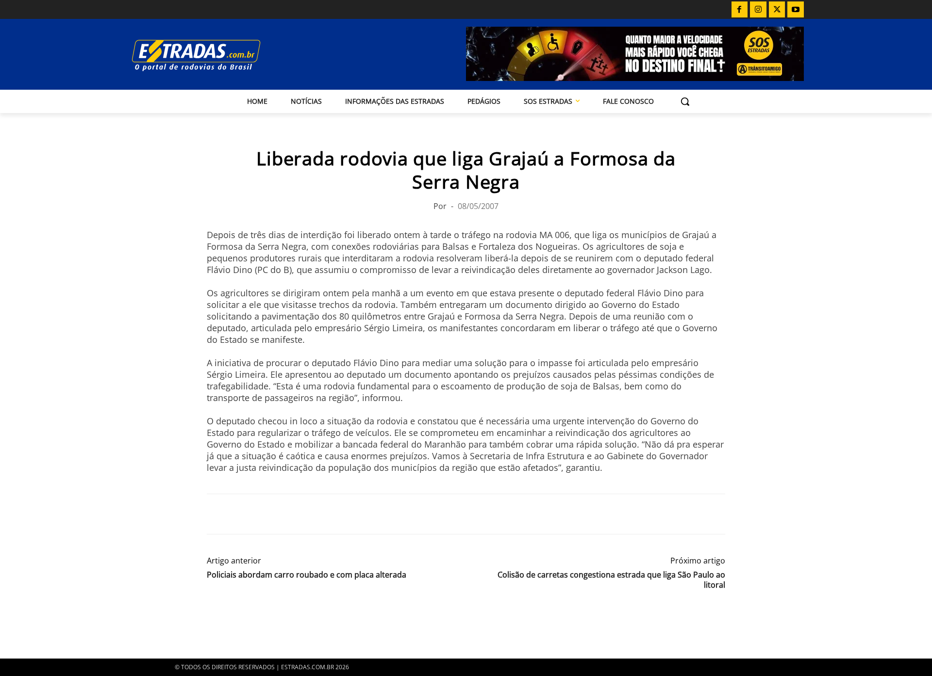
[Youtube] (795, 9)
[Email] (283, 514)
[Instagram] (758, 9)
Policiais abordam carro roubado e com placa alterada (306, 575)
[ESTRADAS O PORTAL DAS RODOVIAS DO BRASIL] (229, 55)
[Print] (306, 514)
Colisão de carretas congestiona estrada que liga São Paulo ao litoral (611, 580)
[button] (685, 101)
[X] (777, 9)
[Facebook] (740, 9)
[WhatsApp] (261, 514)
